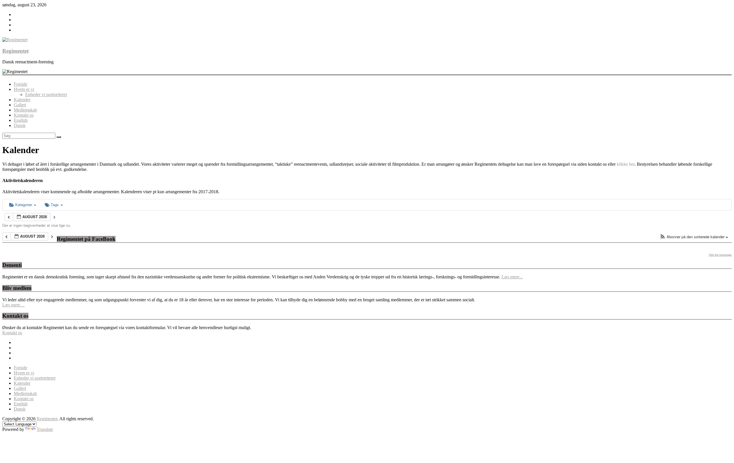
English (21, 120)
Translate (45, 429)
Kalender (22, 99)
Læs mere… (13, 304)
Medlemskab (25, 110)
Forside (20, 84)
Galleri (20, 104)
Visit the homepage (720, 254)
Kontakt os (24, 115)
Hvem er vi (24, 89)
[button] (694, 237)
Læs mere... (512, 276)
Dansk (20, 125)
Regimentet (15, 51)
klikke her (626, 164)
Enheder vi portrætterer (46, 94)
